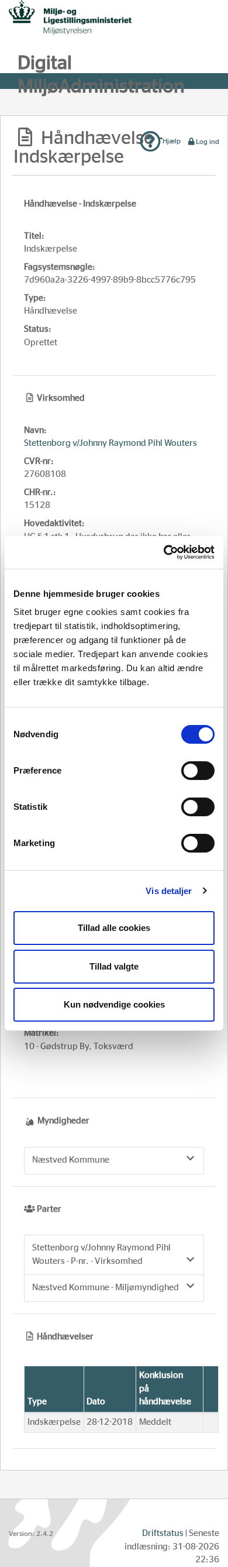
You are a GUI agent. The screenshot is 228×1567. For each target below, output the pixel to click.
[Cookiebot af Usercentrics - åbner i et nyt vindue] (164, 552)
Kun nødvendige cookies (114, 1004)
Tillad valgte (114, 966)
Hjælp (171, 141)
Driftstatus (163, 1533)
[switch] (198, 770)
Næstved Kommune (70, 1160)
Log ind (207, 141)
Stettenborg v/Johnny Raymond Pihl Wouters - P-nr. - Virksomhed (101, 1254)
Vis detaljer (169, 891)
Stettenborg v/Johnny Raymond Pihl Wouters (110, 443)
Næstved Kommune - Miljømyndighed (105, 1287)
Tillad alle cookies (114, 928)
